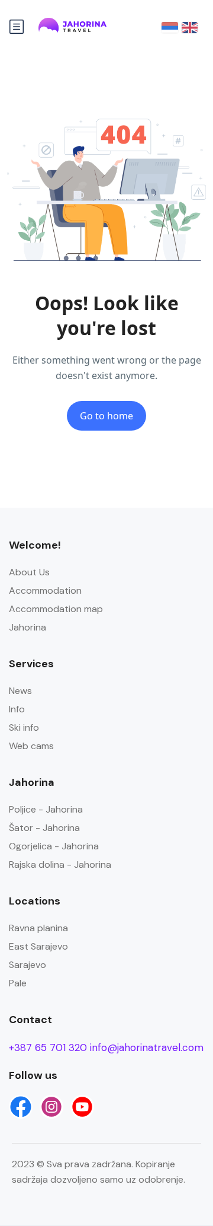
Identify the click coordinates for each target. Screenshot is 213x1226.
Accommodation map (56, 609)
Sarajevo (27, 964)
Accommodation (45, 590)
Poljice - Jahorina (46, 809)
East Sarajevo (38, 946)
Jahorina (27, 627)
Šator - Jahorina (44, 827)
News (20, 690)
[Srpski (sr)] (170, 26)
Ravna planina (38, 928)
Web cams (31, 746)
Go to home (106, 415)
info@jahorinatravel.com (147, 1047)
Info (17, 709)
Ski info (24, 727)
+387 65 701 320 (48, 1047)
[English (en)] (190, 26)
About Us (29, 572)
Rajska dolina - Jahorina (60, 864)
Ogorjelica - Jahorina (54, 846)
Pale (18, 983)
